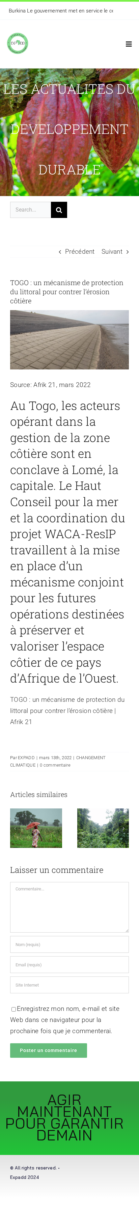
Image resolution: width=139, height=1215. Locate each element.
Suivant (112, 251)
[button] (15, 828)
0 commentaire (55, 765)
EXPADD (26, 757)
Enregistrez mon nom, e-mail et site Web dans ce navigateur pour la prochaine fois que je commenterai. (64, 1019)
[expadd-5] (17, 30)
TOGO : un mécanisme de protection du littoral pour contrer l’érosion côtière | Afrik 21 (67, 710)
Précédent (80, 251)
